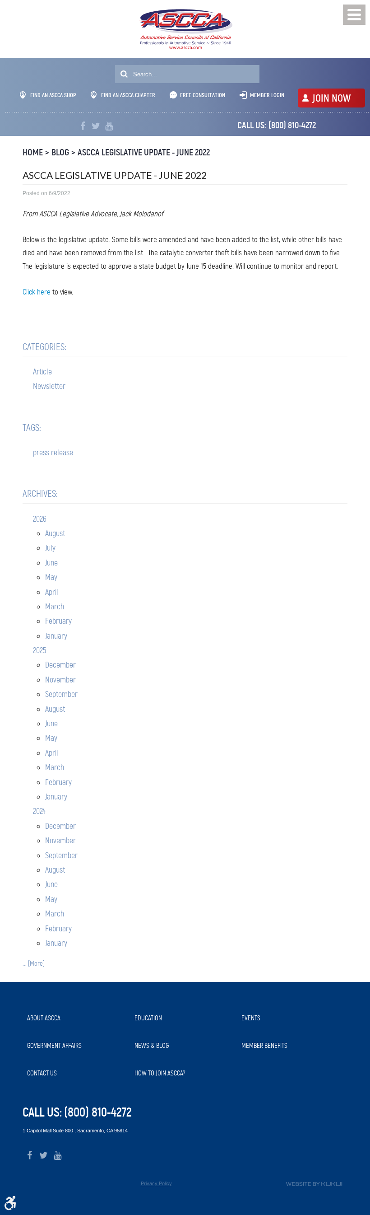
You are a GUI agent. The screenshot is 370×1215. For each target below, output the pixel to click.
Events (250, 1018)
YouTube (109, 126)
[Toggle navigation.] (354, 15)
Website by (314, 1184)
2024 (39, 811)
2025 (39, 650)
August (55, 533)
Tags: (32, 428)
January (56, 636)
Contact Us (42, 1073)
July (50, 548)
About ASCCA (43, 1018)
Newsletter (49, 386)
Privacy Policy (156, 1183)
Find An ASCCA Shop (53, 95)
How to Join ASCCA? (159, 1073)
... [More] (34, 963)
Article (42, 372)
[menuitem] (76, 1018)
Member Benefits (264, 1046)
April (51, 592)
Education (148, 1018)
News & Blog (151, 1046)
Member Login (267, 95)
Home (33, 152)
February (58, 621)
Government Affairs (54, 1046)
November (60, 680)
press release (53, 453)
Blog (60, 152)
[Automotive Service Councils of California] (185, 29)
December (60, 665)
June (51, 563)
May (51, 577)
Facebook (82, 126)
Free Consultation (202, 95)
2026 (39, 519)
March (54, 607)
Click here (37, 292)
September (61, 694)
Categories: (44, 347)
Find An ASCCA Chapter (128, 95)
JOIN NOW (331, 98)
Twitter (96, 126)
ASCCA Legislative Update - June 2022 (144, 152)
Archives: (40, 494)
